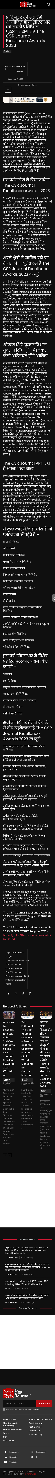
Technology (11, 1257)
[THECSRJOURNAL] (28, 4)
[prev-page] (5, 1155)
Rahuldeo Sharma (20, 68)
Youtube (13, 1462)
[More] (8, 90)
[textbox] (27, 526)
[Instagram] (32, 1452)
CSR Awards (18, 952)
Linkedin (13, 1457)
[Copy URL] (23, 993)
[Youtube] (5, 1462)
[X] (16, 993)
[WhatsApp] (30, 993)
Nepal (8, 1288)
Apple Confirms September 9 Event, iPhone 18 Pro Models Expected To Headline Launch (27, 1250)
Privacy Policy (33, 1409)
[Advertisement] (27, 1200)
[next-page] (10, 1155)
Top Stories (11, 1274)
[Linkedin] (5, 1457)
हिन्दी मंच (7, 51)
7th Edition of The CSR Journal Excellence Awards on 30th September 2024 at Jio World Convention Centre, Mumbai (27, 1049)
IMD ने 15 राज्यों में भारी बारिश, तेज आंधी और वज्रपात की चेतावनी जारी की (27, 1297)
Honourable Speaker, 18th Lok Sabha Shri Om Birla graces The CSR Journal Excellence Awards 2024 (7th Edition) (9, 1049)
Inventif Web (30, 1474)
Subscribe (44, 1403)
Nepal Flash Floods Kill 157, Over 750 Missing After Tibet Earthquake (26, 1283)
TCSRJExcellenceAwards (17, 960)
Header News (7, 1080)
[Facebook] (9, 993)
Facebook (13, 1452)
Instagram (41, 1452)
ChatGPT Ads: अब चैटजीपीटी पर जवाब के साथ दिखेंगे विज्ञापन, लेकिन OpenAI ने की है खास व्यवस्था (27, 1267)
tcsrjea (9, 956)
